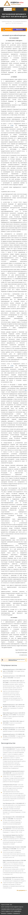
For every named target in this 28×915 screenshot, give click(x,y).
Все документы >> (22, 890)
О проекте (9, 913)
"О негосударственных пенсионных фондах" (14, 671)
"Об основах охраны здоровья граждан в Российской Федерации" (14, 729)
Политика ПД (16, 913)
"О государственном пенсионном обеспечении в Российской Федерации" (14, 737)
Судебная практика (7, 21)
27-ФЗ (11, 125)
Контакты (3, 913)
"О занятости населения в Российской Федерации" (13, 723)
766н (25, 390)
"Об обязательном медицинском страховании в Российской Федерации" (14, 707)
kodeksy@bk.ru (17, 911)
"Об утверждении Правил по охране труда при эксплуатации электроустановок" (14, 715)
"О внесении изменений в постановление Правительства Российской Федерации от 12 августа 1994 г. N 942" (13, 829)
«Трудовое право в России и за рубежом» (11, 909)
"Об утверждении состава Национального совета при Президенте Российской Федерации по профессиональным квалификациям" (13, 820)
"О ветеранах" (14, 676)
